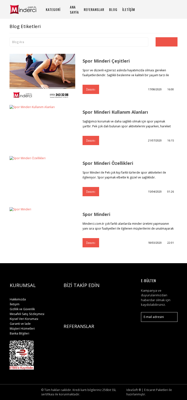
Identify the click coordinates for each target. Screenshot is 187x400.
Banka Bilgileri (19, 333)
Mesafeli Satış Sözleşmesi (27, 314)
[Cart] (171, 9)
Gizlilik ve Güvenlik (22, 309)
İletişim (14, 304)
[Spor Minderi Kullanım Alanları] (42, 127)
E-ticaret (149, 390)
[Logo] (27, 9)
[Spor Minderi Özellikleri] (42, 178)
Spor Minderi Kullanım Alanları (115, 112)
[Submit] (171, 317)
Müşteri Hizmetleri (22, 328)
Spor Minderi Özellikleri (108, 163)
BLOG (113, 9)
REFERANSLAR (94, 9)
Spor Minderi (96, 214)
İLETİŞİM (128, 9)
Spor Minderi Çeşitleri (106, 61)
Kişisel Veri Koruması (24, 319)
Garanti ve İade (20, 324)
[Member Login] (159, 9)
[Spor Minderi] (42, 229)
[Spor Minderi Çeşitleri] (42, 76)
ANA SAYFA (74, 9)
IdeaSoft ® (133, 390)
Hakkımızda (18, 299)
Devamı (90, 89)
